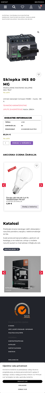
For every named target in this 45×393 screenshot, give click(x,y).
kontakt (4, 2)
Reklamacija (13, 360)
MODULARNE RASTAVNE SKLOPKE (17, 88)
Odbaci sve (22, 389)
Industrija (8, 290)
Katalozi (11, 344)
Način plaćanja (14, 348)
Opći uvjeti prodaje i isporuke (20, 329)
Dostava (11, 351)
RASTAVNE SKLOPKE (17, 17)
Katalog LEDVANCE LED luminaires (18, 288)
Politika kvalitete (15, 333)
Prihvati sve (23, 381)
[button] (38, 32)
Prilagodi (22, 385)
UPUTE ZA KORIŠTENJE (13, 109)
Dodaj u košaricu (21, 143)
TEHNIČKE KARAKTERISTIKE (15, 105)
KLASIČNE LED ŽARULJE (14, 201)
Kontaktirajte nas (15, 341)
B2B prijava (39, 2)
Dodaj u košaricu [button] (29, 207)
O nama (11, 326)
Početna (5, 15)
